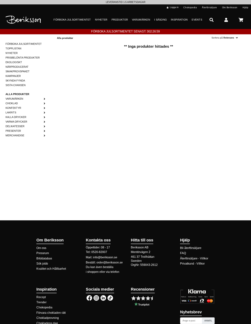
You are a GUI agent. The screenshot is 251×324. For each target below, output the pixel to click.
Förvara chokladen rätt (51, 312)
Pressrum (42, 253)
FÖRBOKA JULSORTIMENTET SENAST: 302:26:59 (125, 31)
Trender (41, 302)
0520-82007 (99, 252)
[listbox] (125, 2)
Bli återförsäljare (190, 248)
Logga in (174, 7)
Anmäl (208, 320)
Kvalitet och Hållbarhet (51, 268)
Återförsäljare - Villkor (194, 258)
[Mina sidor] (226, 19)
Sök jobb (42, 263)
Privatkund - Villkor (192, 263)
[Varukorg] (241, 19)
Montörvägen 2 (140, 252)
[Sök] (211, 19)
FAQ (183, 253)
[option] (125, 2)
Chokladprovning (47, 317)
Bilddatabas (44, 258)
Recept (41, 297)
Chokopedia (44, 307)
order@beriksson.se (109, 262)
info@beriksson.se (105, 257)
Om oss (41, 248)
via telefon (112, 271)
